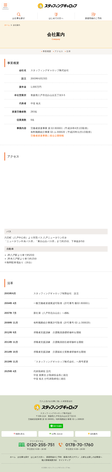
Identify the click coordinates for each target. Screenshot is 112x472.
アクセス (59, 51)
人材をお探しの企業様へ (91, 457)
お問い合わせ (57, 434)
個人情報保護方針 (49, 460)
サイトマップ (64, 460)
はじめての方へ (37, 457)
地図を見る (19, 434)
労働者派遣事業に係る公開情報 (47, 135)
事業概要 (47, 51)
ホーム (7, 25)
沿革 (68, 51)
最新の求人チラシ (71, 457)
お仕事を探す (23, 457)
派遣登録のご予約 (54, 457)
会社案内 (93, 434)
